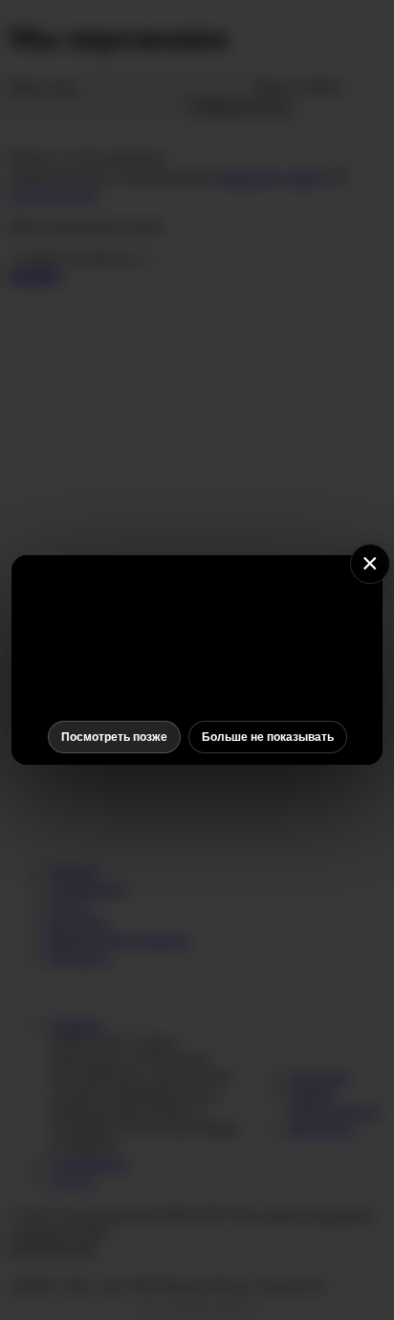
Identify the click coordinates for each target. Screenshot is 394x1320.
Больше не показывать (268, 737)
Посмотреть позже (114, 737)
